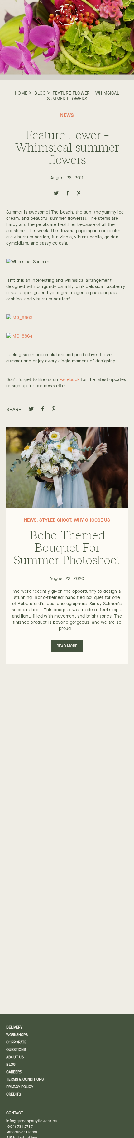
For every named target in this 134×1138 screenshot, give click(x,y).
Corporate (16, 1042)
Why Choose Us (92, 520)
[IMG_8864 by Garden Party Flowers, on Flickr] (19, 336)
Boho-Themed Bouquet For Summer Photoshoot (67, 547)
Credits (13, 1094)
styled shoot (55, 520)
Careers (14, 1071)
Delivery (14, 1027)
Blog (39, 93)
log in (105, 8)
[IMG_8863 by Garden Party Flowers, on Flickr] (19, 317)
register (119, 8)
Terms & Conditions (25, 1079)
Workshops (17, 1034)
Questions (16, 1049)
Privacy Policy (19, 1086)
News (67, 115)
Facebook (70, 379)
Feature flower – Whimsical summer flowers (83, 95)
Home (21, 93)
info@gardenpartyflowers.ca (31, 1120)
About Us (15, 1057)
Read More (67, 646)
